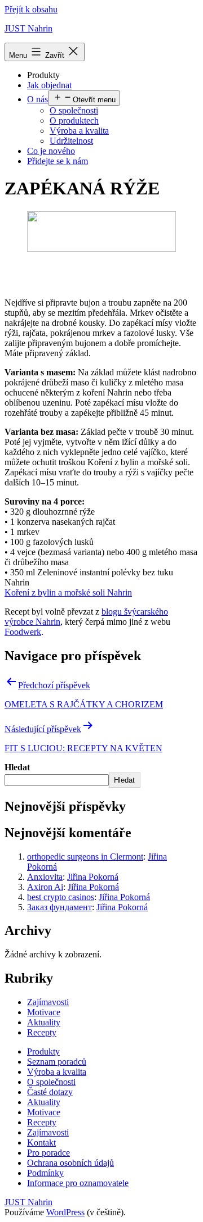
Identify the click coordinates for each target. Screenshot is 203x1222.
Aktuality (43, 1022)
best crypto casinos (60, 897)
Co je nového (51, 151)
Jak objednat (49, 85)
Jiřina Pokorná (92, 877)
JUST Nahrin (28, 28)
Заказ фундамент (59, 907)
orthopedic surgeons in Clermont (85, 856)
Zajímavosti (48, 1002)
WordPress (65, 1212)
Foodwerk (23, 632)
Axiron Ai (45, 887)
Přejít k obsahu (31, 9)
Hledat (17, 767)
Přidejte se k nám (57, 161)
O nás (37, 99)
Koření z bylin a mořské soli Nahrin (68, 592)
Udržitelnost (71, 141)
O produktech (74, 120)
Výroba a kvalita (79, 130)
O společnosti (74, 110)
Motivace (43, 1012)
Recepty (41, 1032)
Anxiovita (45, 877)
